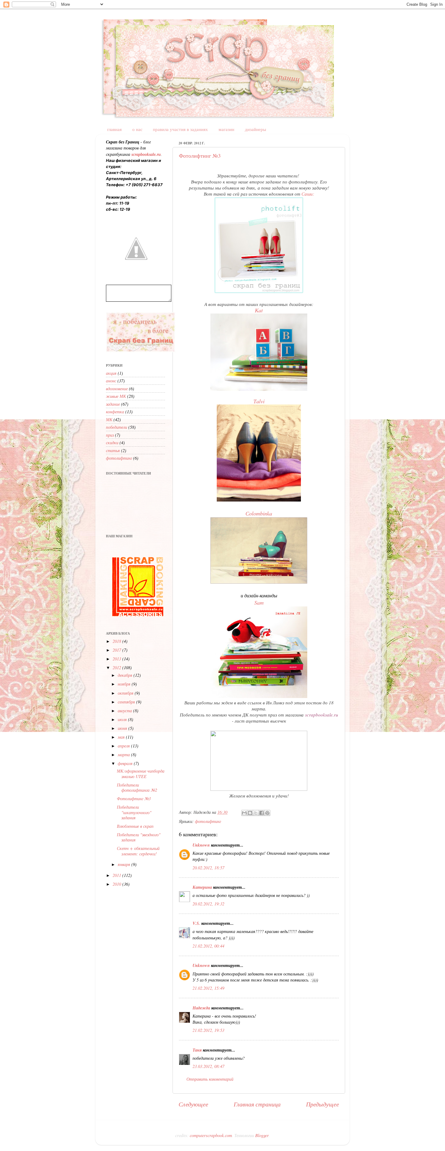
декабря (126, 675)
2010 (117, 884)
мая (122, 737)
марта (124, 754)
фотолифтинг (208, 821)
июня (123, 728)
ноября (125, 684)
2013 (117, 659)
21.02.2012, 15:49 (208, 988)
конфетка (115, 411)
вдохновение (117, 388)
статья (113, 450)
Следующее (193, 1104)
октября (126, 693)
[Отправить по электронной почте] (244, 813)
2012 (117, 667)
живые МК (116, 396)
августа (125, 710)
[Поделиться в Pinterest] (267, 813)
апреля (124, 746)
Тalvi (259, 401)
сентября (127, 702)
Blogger (262, 1135)
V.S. (196, 923)
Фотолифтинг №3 (200, 155)
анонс (111, 381)
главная (114, 129)
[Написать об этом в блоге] (250, 813)
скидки (112, 442)
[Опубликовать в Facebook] (262, 813)
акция (111, 373)
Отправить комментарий (209, 1079)
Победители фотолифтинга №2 (137, 787)
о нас (137, 129)
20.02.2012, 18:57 (208, 868)
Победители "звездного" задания (138, 837)
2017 (117, 650)
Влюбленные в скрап (135, 826)
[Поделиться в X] (256, 813)
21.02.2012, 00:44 (208, 946)
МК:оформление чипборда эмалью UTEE (140, 773)
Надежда (201, 1008)
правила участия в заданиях (180, 129)
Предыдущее (322, 1104)
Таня (197, 1050)
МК (109, 419)
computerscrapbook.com (211, 1135)
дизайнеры (255, 129)
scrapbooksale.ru (321, 715)
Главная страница (257, 1104)
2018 (117, 641)
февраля (126, 763)
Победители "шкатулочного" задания (134, 812)
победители (116, 427)
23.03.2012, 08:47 (208, 1066)
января (124, 864)
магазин (226, 129)
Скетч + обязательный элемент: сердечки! (138, 850)
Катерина (202, 887)
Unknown (201, 845)
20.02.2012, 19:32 (208, 904)
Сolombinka (259, 513)
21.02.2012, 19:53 (208, 1030)
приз (110, 435)
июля (123, 719)
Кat (259, 310)
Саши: (308, 194)
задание (113, 404)
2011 (117, 875)
